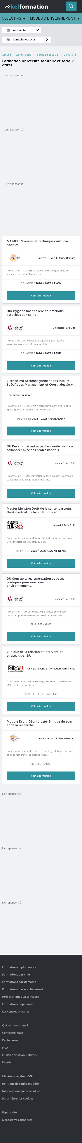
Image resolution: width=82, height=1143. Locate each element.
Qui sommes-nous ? (15, 1025)
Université (69, 54)
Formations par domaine (19, 982)
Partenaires (10, 1040)
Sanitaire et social (48, 54)
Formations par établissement (22, 989)
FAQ (5, 1047)
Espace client (10, 1112)
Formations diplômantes (19, 967)
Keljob (6, 1062)
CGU (30, 1076)
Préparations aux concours (20, 997)
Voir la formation (41, 365)
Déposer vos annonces (17, 1120)
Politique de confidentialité (20, 1084)
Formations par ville (16, 974)
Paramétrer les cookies (17, 1098)
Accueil (6, 54)
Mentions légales (13, 1076)
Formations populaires (17, 1004)
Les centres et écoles (15, 1011)
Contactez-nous (12, 1033)
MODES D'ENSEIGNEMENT (52, 18)
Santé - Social (24, 54)
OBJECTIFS (11, 18)
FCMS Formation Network (19, 1055)
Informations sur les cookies (21, 1091)
